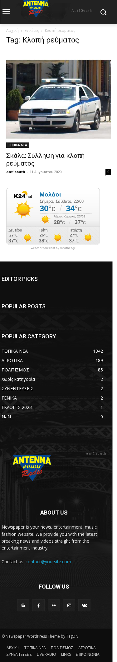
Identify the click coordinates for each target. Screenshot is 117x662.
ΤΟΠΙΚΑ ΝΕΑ (17, 145)
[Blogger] (23, 605)
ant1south (15, 171)
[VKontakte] (84, 605)
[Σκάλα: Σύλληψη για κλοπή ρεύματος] (58, 99)
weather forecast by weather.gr (53, 248)
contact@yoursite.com (48, 562)
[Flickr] (54, 605)
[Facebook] (38, 605)
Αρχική (12, 30)
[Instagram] (69, 605)
